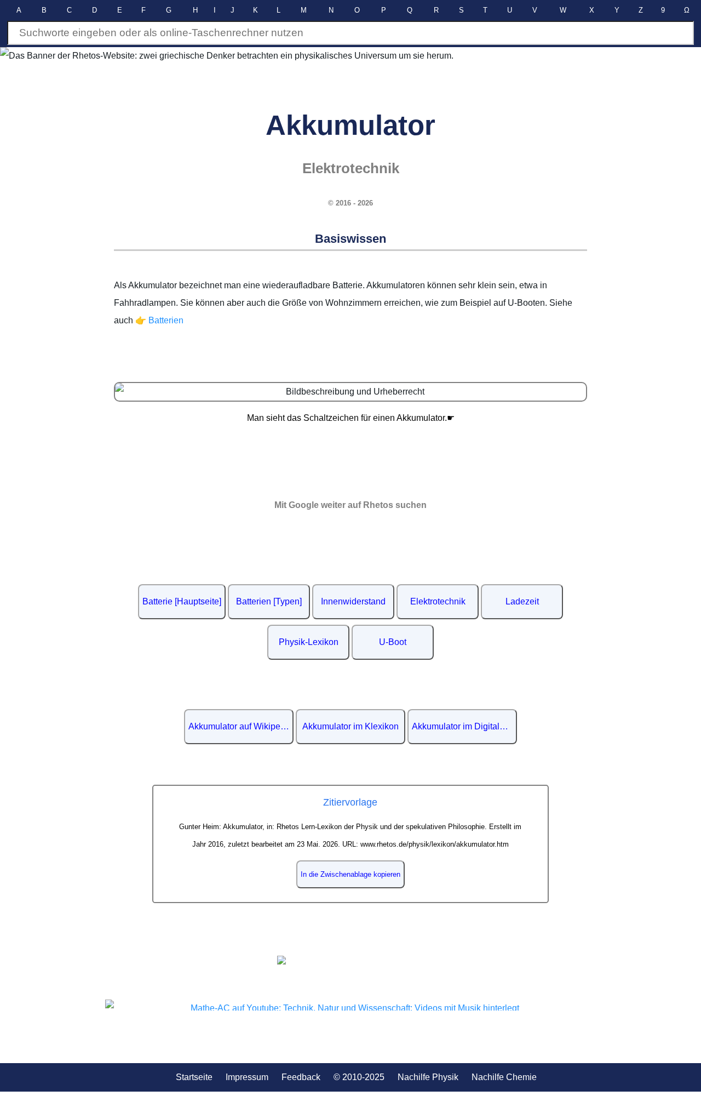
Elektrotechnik (438, 601)
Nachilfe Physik (428, 1077)
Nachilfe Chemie (504, 1077)
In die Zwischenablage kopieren (350, 874)
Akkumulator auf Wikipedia (240, 726)
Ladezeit (522, 601)
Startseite (194, 1077)
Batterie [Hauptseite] (181, 601)
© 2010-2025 (359, 1077)
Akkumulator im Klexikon (350, 726)
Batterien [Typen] (269, 601)
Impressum (247, 1077)
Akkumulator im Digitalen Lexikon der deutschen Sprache (464, 726)
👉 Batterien (159, 320)
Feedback (300, 1077)
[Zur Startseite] (350, 960)
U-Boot (392, 642)
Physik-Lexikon (308, 642)
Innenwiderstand (353, 601)
